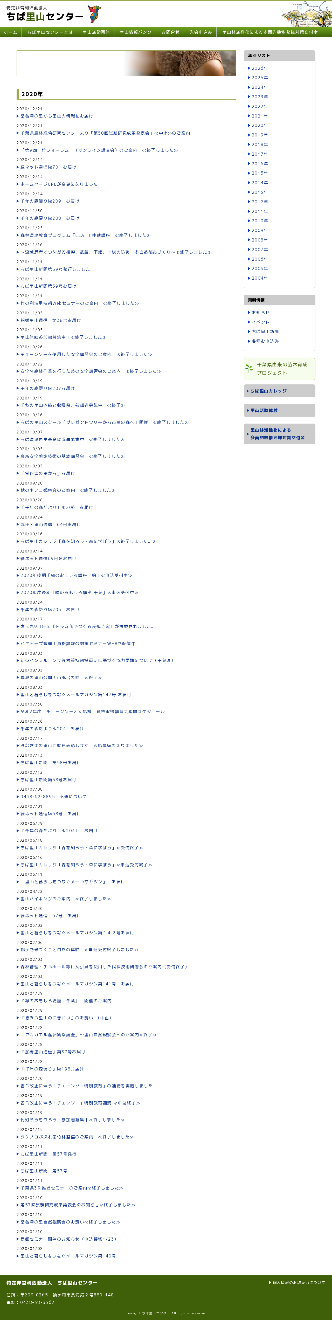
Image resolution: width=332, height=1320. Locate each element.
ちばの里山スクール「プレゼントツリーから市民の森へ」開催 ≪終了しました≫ (104, 422)
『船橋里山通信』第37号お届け (53, 1052)
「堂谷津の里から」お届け (47, 473)
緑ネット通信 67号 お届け (50, 915)
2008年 (260, 240)
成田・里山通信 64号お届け (50, 524)
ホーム (11, 32)
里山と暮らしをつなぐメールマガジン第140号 (68, 1256)
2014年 (260, 182)
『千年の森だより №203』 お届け (59, 830)
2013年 (260, 192)
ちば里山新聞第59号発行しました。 (57, 269)
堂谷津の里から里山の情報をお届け (57, 116)
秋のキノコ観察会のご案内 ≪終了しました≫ (68, 490)
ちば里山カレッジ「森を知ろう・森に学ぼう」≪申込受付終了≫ (86, 865)
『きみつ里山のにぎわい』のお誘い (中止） (67, 1018)
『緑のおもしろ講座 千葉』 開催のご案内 (66, 1001)
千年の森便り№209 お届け (50, 201)
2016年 (260, 164)
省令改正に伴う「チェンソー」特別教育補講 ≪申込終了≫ (80, 1103)
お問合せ (171, 32)
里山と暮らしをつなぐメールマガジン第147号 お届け (76, 694)
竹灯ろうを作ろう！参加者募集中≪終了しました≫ (72, 1120)
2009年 (260, 230)
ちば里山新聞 (265, 331)
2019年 (260, 135)
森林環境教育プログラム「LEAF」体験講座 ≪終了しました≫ (85, 235)
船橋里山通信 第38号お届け (50, 320)
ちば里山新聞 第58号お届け (50, 762)
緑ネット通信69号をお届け (48, 558)
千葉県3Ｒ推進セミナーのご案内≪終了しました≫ (71, 1188)
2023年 (260, 97)
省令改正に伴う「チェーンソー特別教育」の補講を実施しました (86, 1086)
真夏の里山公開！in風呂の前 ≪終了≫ (61, 677)
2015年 (260, 173)
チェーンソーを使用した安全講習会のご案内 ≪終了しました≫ (86, 354)
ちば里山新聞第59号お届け (48, 286)
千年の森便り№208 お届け (50, 218)
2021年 (260, 116)
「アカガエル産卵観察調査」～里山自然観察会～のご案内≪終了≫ (88, 1035)
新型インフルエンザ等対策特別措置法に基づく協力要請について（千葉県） (98, 660)
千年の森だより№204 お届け (52, 728)
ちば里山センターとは (50, 32)
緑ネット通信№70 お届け (48, 167)
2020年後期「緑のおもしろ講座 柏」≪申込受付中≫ (76, 575)
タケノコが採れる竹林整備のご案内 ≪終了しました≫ (77, 1137)
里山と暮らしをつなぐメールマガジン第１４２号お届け (77, 933)
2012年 (260, 202)
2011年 (260, 211)
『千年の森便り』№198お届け (52, 1069)
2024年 (260, 87)
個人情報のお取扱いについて (299, 1282)
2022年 (260, 106)
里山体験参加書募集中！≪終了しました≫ (63, 337)
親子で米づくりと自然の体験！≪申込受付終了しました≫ (79, 949)
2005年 (260, 268)
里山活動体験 (264, 410)
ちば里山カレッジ (269, 391)
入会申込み (201, 32)
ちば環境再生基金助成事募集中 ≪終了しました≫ (72, 439)
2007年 (260, 249)
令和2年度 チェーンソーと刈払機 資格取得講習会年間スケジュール (92, 711)
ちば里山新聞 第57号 (44, 1171)
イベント (261, 322)
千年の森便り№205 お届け (50, 609)
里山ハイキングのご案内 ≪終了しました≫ (65, 899)
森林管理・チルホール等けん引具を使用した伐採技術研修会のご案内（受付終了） (104, 967)
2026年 (260, 68)
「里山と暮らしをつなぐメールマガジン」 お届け (73, 881)
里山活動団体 (96, 32)
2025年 (260, 77)
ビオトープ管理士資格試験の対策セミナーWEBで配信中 (78, 643)
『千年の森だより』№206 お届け (56, 507)
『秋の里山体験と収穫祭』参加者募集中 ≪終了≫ (72, 405)
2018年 (260, 144)
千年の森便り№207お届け (47, 388)
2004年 (260, 278)
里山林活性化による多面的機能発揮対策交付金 (270, 32)
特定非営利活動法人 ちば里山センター (52, 1283)
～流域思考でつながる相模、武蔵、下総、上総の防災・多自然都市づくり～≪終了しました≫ (116, 252)
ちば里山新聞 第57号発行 (48, 1154)
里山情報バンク (136, 32)
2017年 (260, 154)
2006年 (260, 259)
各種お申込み (265, 341)
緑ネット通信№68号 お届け (50, 814)
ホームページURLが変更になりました (59, 184)
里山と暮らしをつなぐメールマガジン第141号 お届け (77, 984)
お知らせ (261, 312)
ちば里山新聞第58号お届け (48, 780)
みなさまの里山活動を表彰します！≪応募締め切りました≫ (81, 745)
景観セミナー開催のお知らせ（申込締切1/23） (69, 1239)
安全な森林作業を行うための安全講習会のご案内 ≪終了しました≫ (91, 371)
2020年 (260, 125)
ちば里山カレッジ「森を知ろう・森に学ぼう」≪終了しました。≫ (88, 541)
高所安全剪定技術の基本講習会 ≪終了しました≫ (72, 456)
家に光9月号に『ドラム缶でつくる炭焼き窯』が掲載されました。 (88, 626)
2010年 (260, 221)
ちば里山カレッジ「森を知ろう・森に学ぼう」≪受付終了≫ (81, 848)
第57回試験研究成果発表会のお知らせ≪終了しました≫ (78, 1205)
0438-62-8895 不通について (53, 796)
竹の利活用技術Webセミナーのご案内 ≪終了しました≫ (79, 303)
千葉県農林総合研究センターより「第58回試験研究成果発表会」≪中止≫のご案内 (105, 133)
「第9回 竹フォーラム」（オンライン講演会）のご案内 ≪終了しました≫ (99, 150)
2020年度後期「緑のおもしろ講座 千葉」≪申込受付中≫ (81, 592)
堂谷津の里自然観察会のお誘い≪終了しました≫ (70, 1222)
